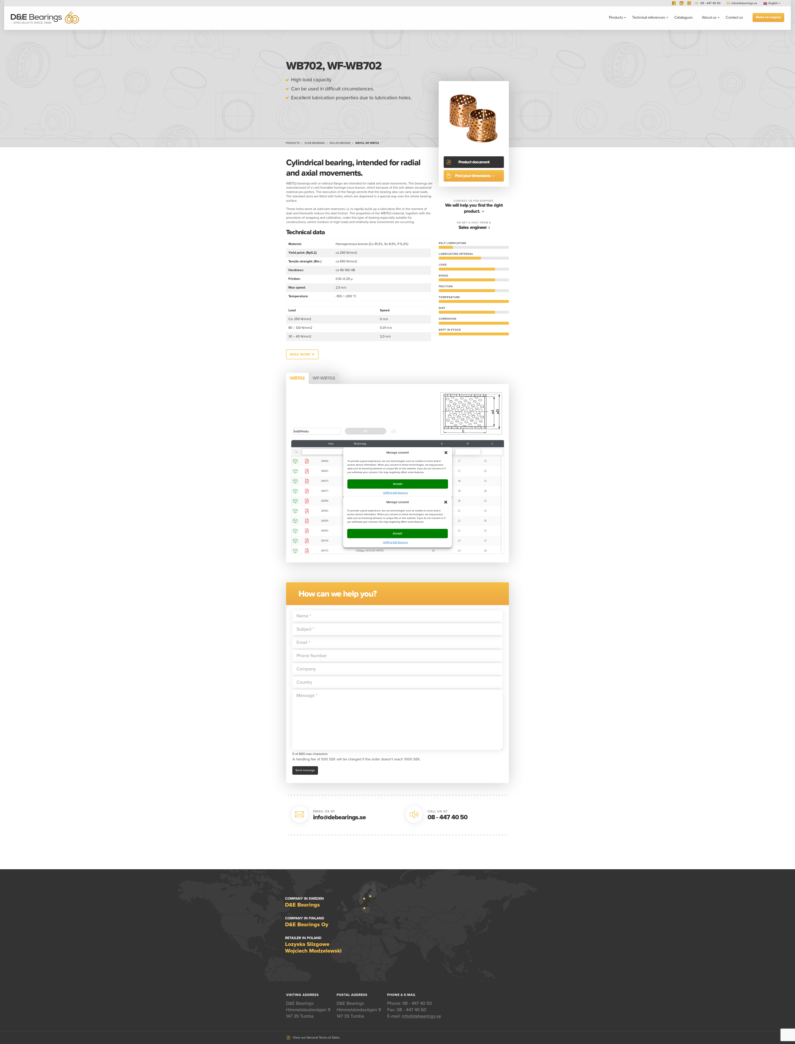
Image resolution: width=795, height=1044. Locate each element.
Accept (397, 533)
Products (616, 17)
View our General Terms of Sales (316, 1038)
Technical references (648, 17)
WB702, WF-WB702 (367, 143)
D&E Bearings (45, 17)
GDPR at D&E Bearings (395, 542)
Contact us (734, 17)
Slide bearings (315, 143)
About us (709, 17)
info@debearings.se (744, 3)
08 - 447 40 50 (447, 817)
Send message (305, 770)
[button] (446, 502)
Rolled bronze (340, 143)
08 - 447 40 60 (411, 1009)
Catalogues (683, 17)
